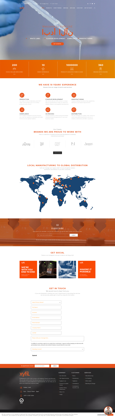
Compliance (24, 114)
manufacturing (77, 99)
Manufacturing (89, 375)
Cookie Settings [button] (102, 414)
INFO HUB (72, 7)
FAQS (60, 394)
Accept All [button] (110, 414)
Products (49, 7)
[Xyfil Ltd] (22, 8)
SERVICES (65, 7)
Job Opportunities (64, 378)
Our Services (62, 375)
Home (42, 7)
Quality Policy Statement (63, 388)
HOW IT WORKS (57, 7)
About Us (61, 392)
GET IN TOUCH (88, 7)
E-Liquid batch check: (27, 365)
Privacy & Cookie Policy (63, 384)
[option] (26, 144)
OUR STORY (80, 7)
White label (88, 381)
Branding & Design (90, 383)
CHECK (55, 365)
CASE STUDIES (57, 152)
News (73, 375)
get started (57, 43)
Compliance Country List (75, 387)
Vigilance (74, 381)
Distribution (76, 114)
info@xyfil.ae (45, 3)
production (24, 99)
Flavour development (54, 99)
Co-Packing (50, 114)
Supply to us (62, 381)
